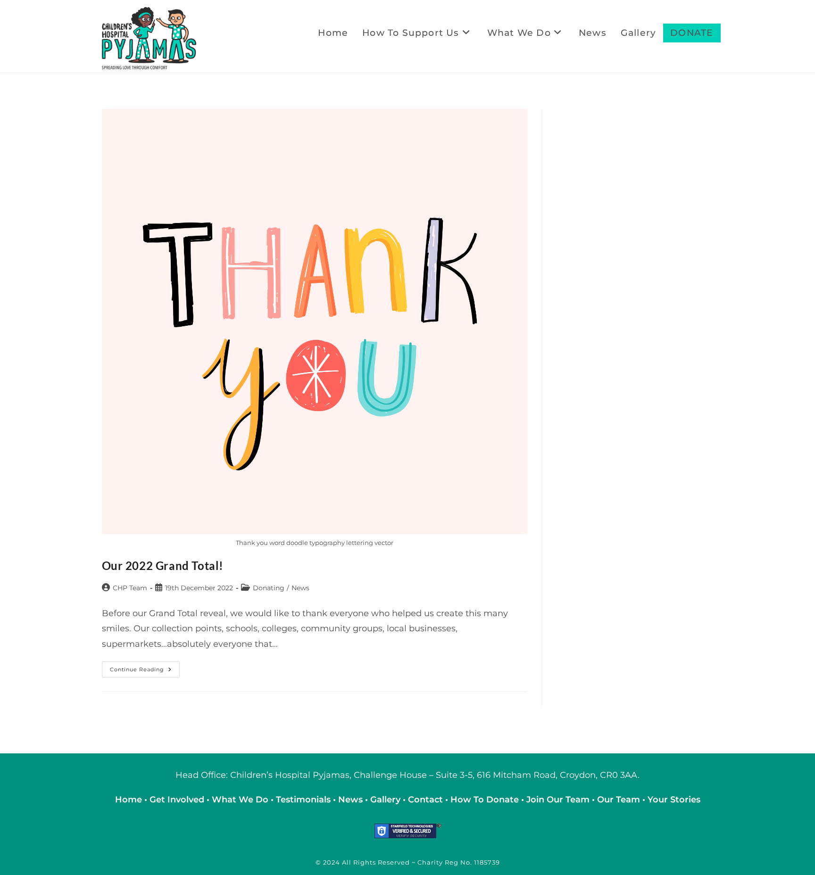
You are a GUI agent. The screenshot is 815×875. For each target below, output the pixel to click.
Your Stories (674, 799)
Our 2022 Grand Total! (163, 565)
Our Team (618, 799)
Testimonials (303, 799)
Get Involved (177, 799)
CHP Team (130, 588)
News (300, 588)
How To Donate (484, 799)
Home (129, 799)
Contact (426, 799)
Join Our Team (558, 799)
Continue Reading (145, 671)
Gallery (386, 799)
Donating (268, 588)
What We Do (241, 799)
